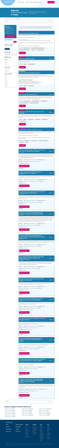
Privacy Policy (8, 429)
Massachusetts (35, 427)
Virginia (41, 440)
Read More (42, 221)
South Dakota (27, 436)
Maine (33, 426)
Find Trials (19, 2)
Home (7, 424)
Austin (51, 27)
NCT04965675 (21, 320)
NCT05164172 (21, 361)
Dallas (43, 27)
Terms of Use (8, 431)
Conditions (27, 2)
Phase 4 (6, 80)
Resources (22, 2)
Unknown (6, 85)
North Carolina (42, 435)
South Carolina (42, 437)
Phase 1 (6, 75)
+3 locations (41, 181)
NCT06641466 (21, 382)
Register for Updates (24, 166)
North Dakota (27, 434)
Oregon (48, 435)
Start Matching (10, 36)
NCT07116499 (21, 239)
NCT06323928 (21, 260)
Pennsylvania (34, 432)
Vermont (34, 434)
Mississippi (41, 434)
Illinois (26, 425)
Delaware (41, 427)
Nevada (48, 433)
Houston (40, 27)
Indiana (26, 426)
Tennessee (41, 438)
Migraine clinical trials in (10, 408)
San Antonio (46, 27)
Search (15, 41)
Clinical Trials (18, 426)
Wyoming (48, 438)
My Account (51, 2)
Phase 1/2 (6, 82)
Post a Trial (40, 2)
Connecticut (34, 425)
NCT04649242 (21, 281)
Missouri (26, 432)
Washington (49, 437)
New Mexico (49, 434)
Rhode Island (34, 433)
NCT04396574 (21, 194)
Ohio (26, 435)
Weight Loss (36, 2)
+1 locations (39, 225)
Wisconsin (26, 437)
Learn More (22, 52)
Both (5, 64)
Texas (41, 439)
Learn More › (21, 187)
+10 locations (37, 348)
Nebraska (26, 433)
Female (6, 62)
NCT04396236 (21, 174)
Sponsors (17, 429)
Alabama (41, 425)
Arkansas (41, 426)
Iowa (26, 427)
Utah (48, 436)
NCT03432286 (21, 152)
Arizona (48, 426)
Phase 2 (6, 77)
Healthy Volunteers (19, 424)
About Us (8, 426)
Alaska (48, 425)
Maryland (41, 433)
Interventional (7, 69)
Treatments (31, 2)
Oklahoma (41, 436)
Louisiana (41, 432)
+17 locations (39, 288)
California (48, 427)
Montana (48, 432)
